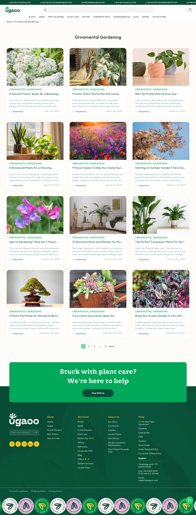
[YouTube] (24, 444)
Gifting (81, 442)
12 (106, 346)
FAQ (140, 436)
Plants (50, 421)
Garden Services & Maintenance (116, 443)
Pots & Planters (54, 430)
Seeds (50, 426)
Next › (112, 346)
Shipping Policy (38, 491)
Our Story (112, 421)
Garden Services (85, 463)
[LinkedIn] (30, 444)
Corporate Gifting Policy (150, 453)
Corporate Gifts (85, 451)
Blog (80, 455)
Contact (142, 441)
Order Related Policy (148, 449)
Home (10, 21)
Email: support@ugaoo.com (148, 479)
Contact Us (113, 426)
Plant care (82, 434)
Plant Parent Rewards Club (118, 450)
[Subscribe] (36, 432)
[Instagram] (18, 444)
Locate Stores (114, 434)
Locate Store (84, 467)
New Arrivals (53, 438)
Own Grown (113, 438)
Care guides (144, 432)
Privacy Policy (55, 491)
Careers (112, 430)
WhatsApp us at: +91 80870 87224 (147, 465)
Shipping (142, 428)
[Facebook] (12, 444)
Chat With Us (98, 393)
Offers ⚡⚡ (84, 459)
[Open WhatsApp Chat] (189, 500)
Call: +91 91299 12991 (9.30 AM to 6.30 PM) (148, 472)
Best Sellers (52, 434)
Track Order (144, 445)
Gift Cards (82, 446)
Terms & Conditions (18, 491)
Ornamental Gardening (27, 21)
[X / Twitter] (36, 444)
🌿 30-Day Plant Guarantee (146, 423)
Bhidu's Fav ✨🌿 (86, 438)
